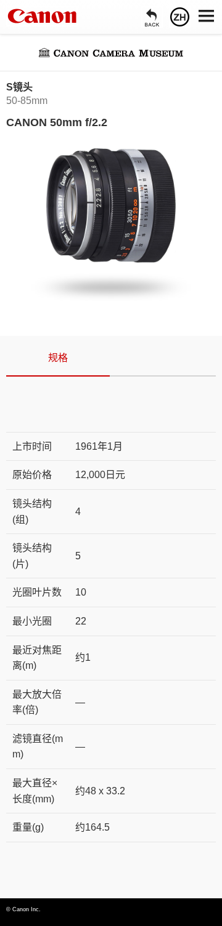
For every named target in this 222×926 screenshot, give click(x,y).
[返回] (152, 17)
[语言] (180, 17)
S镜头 (19, 87)
